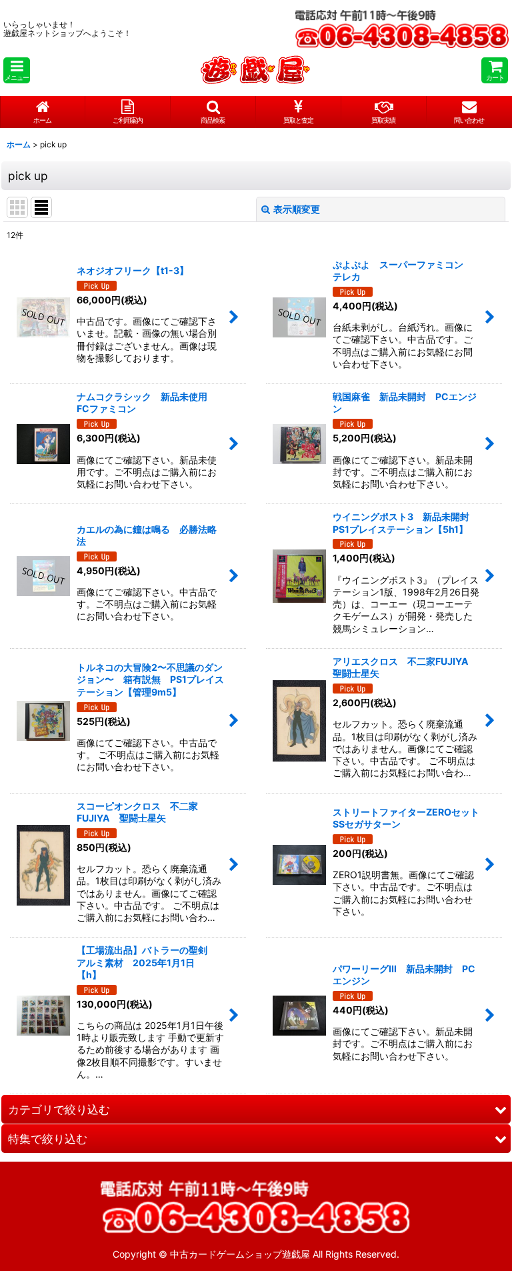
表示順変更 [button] (296, 209)
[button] (16, 70)
